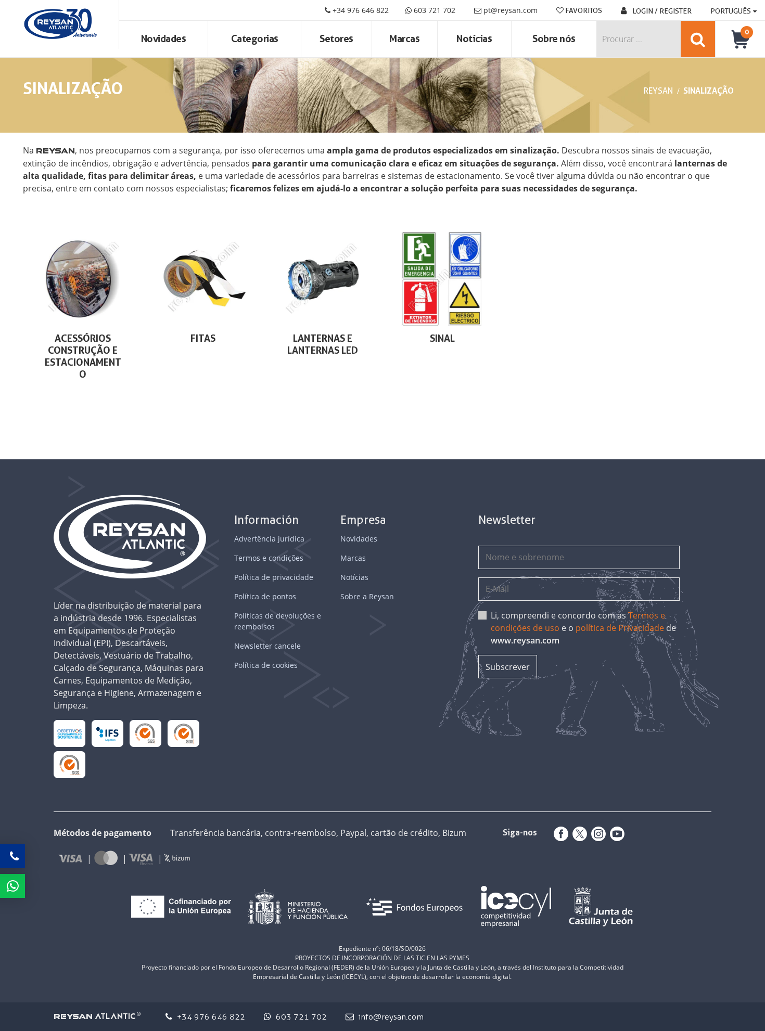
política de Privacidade (620, 628)
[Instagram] (596, 834)
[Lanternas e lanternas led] (322, 279)
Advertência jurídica (269, 539)
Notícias (474, 39)
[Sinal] (442, 279)
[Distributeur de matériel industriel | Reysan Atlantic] (59, 24)
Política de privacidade (273, 577)
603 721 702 (433, 10)
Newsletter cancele (267, 646)
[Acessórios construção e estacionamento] (83, 279)
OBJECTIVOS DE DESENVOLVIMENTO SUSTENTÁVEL (69, 733)
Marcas (404, 39)
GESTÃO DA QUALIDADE (183, 733)
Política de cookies (266, 665)
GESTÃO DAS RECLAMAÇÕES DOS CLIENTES (145, 733)
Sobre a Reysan (367, 596)
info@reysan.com (391, 1017)
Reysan (658, 91)
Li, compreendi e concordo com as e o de (583, 628)
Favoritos (583, 10)
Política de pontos (265, 596)
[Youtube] (615, 834)
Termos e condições (268, 558)
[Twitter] (577, 834)
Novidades (163, 39)
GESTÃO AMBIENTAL (69, 764)
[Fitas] (202, 279)
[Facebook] (559, 834)
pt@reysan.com (510, 10)
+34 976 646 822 (359, 10)
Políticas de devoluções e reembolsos (277, 621)
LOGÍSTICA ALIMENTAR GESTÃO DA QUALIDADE (107, 733)
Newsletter (507, 520)
